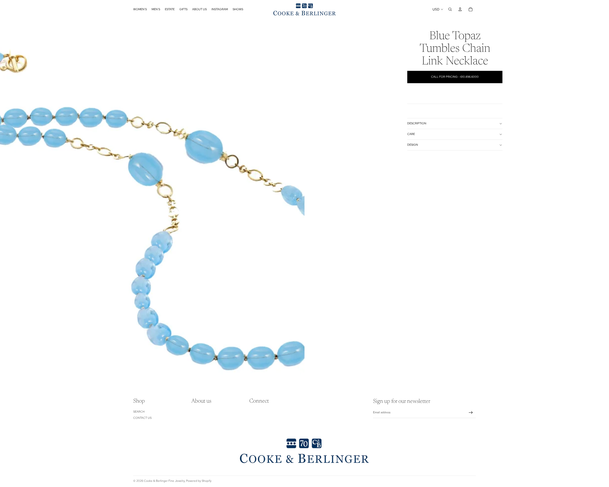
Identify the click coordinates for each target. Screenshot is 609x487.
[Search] (450, 9)
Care (411, 134)
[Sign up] (471, 413)
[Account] (460, 9)
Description (416, 123)
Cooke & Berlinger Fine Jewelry (164, 481)
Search (139, 412)
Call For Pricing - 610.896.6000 (455, 77)
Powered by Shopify (198, 481)
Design (412, 145)
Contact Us (142, 418)
